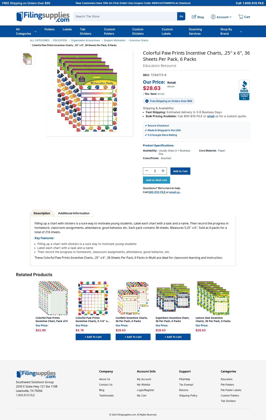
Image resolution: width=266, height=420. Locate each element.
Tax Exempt (186, 384)
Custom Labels (167, 31)
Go (181, 16)
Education (227, 379)
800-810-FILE (157, 192)
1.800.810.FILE (25, 395)
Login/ (140, 390)
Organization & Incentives (85, 40)
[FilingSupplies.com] (43, 16)
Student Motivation (115, 40)
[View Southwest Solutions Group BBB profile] (244, 90)
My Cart (141, 395)
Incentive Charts (139, 40)
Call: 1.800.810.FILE (250, 3)
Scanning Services (195, 31)
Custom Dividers (138, 31)
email (210, 116)
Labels (67, 29)
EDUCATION (60, 40)
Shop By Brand (226, 31)
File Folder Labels (231, 390)
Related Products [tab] (34, 274)
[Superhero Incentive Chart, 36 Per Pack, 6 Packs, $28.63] (173, 298)
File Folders (227, 384)
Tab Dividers (85, 31)
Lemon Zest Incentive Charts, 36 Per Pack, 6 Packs (213, 319)
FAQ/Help (184, 379)
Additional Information (74, 213)
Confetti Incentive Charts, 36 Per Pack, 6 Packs (132, 319)
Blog (101, 390)
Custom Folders (109, 31)
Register (149, 390)
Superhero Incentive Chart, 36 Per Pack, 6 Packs (172, 319)
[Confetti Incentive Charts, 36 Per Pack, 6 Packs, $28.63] (133, 298)
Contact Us (105, 384)
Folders (50, 29)
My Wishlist (143, 384)
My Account (144, 379)
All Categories (23, 31)
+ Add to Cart (93, 337)
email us (174, 192)
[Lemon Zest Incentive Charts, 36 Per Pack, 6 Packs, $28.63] (213, 298)
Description (42, 213)
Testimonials (106, 395)
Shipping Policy (188, 395)
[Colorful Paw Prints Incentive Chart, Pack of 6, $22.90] (53, 298)
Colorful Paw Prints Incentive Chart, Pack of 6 (52, 319)
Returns (183, 390)
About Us (104, 379)
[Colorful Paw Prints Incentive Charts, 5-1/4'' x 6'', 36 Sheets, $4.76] (93, 298)
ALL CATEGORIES (39, 40)
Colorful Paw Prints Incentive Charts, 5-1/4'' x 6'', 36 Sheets (91, 319)
